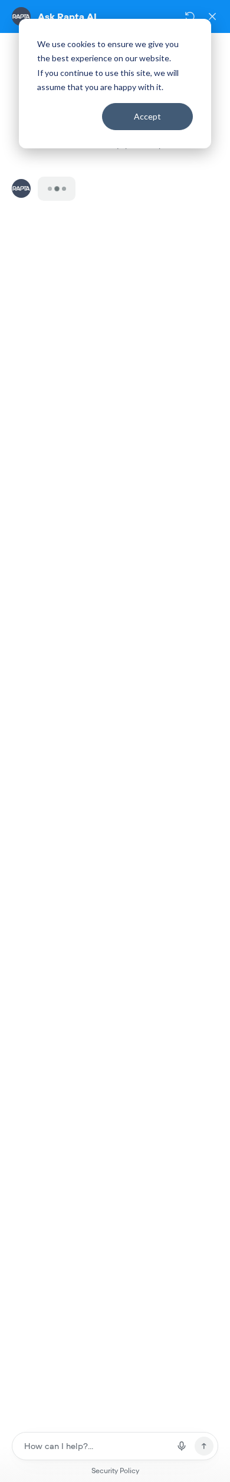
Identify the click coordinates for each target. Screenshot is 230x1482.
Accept (147, 116)
